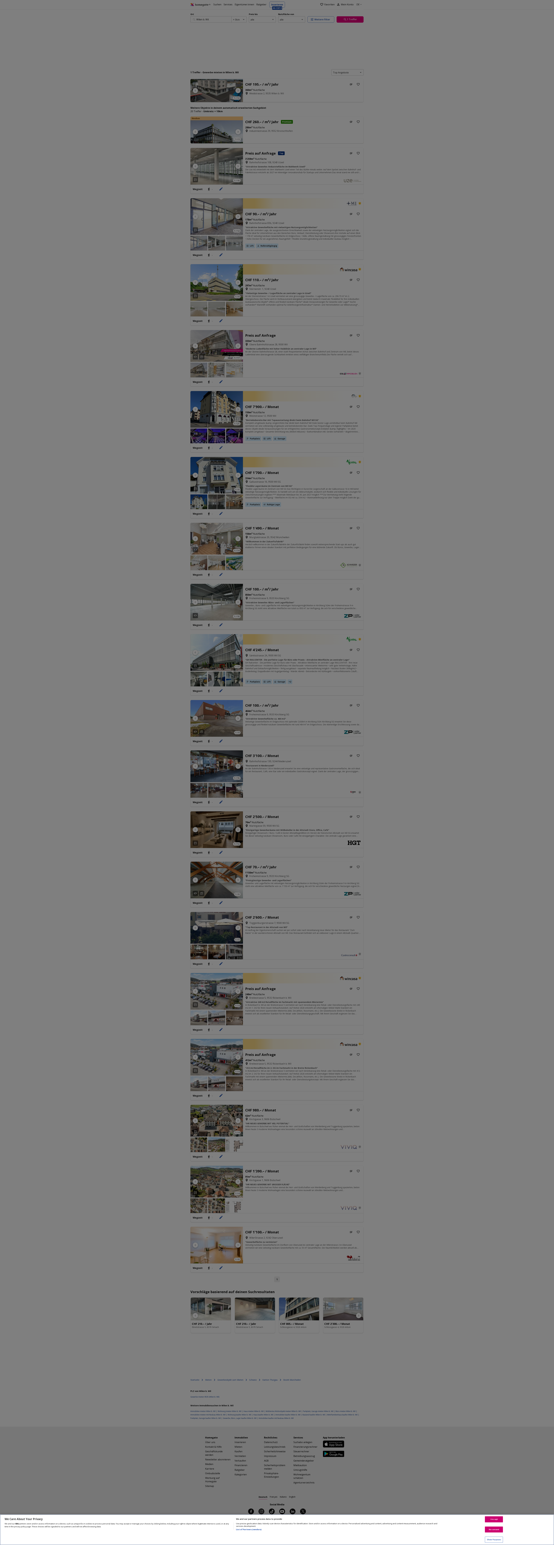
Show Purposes (494, 1539)
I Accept (494, 1519)
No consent (494, 1529)
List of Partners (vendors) (248, 1529)
